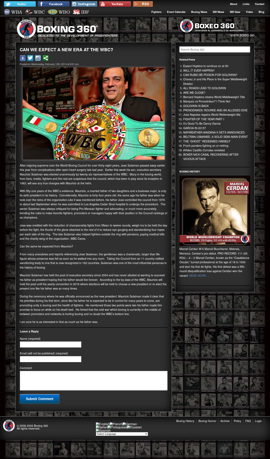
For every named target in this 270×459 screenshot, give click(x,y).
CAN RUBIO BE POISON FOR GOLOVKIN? (210, 75)
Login (258, 421)
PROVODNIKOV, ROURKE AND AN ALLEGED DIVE (215, 110)
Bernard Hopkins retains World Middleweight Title (214, 97)
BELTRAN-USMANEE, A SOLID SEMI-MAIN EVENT (215, 137)
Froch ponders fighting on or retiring (205, 146)
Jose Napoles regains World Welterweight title (212, 114)
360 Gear (235, 12)
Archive (225, 421)
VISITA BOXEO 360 (242, 35)
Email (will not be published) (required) (44, 353)
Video (249, 12)
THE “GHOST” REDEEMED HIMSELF (206, 141)
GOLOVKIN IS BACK (196, 106)
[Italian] (102, 427)
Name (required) (30, 339)
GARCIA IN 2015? (194, 128)
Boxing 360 (41, 426)
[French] (116, 423)
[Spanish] (103, 430)
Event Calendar (176, 12)
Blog (261, 12)
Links (246, 4)
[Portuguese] (117, 427)
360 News (218, 12)
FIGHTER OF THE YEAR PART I (203, 119)
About (233, 4)
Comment (26, 368)
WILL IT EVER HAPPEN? (199, 70)
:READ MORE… (198, 275)
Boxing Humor (207, 421)
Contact (259, 4)
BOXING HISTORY (189, 171)
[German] (130, 423)
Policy (237, 421)
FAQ (248, 421)
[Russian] (134, 427)
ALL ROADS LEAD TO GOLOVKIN (204, 88)
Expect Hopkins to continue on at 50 (205, 66)
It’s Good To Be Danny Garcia (202, 123)
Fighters (156, 12)
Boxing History (185, 421)
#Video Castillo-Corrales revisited (204, 150)
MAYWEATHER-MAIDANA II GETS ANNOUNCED (214, 132)
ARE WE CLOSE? (194, 93)
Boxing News (199, 12)
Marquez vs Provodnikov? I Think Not (206, 101)
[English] (103, 423)
